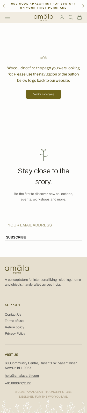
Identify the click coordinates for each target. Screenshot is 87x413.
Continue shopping (43, 94)
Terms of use (14, 321)
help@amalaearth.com (22, 375)
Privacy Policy (15, 333)
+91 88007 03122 (18, 383)
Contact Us (13, 314)
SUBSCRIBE (16, 237)
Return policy (14, 327)
